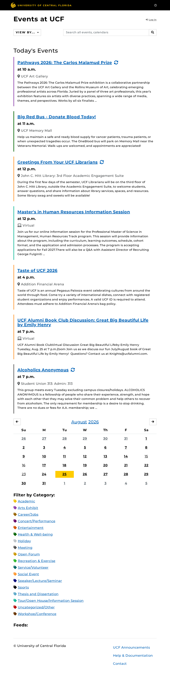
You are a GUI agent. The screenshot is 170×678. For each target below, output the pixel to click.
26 (24, 438)
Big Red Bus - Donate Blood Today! (56, 116)
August (79, 421)
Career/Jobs (28, 514)
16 (23, 465)
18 (64, 465)
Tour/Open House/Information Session (51, 601)
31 (126, 438)
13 (105, 456)
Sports (23, 587)
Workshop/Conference (37, 614)
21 (126, 465)
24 (44, 474)
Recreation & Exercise (36, 561)
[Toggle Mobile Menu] (155, 5)
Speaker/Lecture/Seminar (40, 581)
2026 (93, 421)
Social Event (28, 574)
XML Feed (54, 624)
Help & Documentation (133, 655)
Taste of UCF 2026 (37, 270)
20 (105, 465)
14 (126, 456)
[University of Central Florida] (41, 5)
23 (24, 474)
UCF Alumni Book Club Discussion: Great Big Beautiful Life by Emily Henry (82, 322)
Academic (26, 501)
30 (105, 438)
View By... (26, 32)
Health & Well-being (35, 534)
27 (44, 438)
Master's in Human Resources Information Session (73, 211)
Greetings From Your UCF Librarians (57, 162)
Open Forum (29, 554)
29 (85, 438)
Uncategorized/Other (36, 607)
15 (146, 456)
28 (64, 438)
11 (64, 456)
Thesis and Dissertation (38, 594)
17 (44, 465)
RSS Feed (47, 624)
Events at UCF (38, 19)
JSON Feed (61, 624)
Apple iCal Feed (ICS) (33, 624)
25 (64, 474)
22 (146, 465)
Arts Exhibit (28, 508)
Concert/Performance (36, 521)
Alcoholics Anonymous (43, 369)
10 (44, 456)
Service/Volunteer (33, 567)
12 (85, 456)
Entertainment (31, 528)
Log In (153, 19)
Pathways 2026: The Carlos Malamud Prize (64, 62)
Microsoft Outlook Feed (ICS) (40, 624)
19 (85, 465)
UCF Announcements (131, 647)
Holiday (24, 541)
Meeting (25, 548)
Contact (120, 664)
